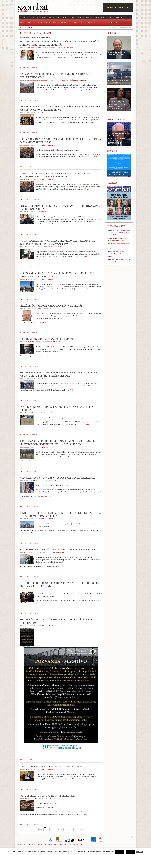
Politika (62, 47)
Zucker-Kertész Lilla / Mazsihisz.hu (36, 80)
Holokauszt (50, 552)
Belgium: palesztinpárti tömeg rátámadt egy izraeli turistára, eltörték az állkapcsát (119, 253)
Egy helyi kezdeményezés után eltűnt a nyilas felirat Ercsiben (57, 408)
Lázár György (28, 589)
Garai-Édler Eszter (30, 798)
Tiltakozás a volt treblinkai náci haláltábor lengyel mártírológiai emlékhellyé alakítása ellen (57, 442)
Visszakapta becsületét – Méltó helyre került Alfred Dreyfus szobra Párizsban (57, 274)
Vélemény (69, 47)
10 (62, 829)
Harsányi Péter (29, 413)
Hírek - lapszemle (48, 145)
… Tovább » (93, 57)
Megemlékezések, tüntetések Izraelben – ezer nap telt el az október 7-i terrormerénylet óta (59, 374)
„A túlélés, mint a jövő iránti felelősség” (48, 795)
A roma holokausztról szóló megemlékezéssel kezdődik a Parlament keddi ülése (60, 140)
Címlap (21, 27)
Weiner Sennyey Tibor (31, 480)
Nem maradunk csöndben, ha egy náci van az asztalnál (57, 477)
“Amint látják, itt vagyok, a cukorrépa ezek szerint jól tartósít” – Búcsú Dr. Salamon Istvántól (57, 242)
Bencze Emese (28, 552)
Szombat (26, 112)
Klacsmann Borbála (30, 342)
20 (65, 829)
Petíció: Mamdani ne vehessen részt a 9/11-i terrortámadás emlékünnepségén (60, 207)
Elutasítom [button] (130, 852)
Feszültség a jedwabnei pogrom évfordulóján (51, 305)
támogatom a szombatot (118, 7)
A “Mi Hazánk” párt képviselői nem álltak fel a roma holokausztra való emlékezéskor (56, 175)
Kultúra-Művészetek (70, 80)
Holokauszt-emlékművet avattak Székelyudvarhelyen (57, 549)
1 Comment (33, 199)
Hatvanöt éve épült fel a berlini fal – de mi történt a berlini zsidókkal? (56, 75)
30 (69, 829)
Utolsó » (80, 829)
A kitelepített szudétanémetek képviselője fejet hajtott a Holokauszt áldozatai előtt (60, 514)
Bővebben (23, 68)
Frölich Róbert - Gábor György (34, 47)
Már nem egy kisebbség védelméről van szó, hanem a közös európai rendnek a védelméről (60, 43)
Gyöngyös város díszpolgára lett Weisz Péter (51, 766)
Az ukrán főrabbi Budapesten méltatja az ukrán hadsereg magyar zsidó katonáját (60, 584)
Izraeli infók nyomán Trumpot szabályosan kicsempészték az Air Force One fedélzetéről (60, 108)
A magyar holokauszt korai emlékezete (47, 339)
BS (24, 308)
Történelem (82, 80)
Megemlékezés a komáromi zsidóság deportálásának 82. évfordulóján (58, 621)
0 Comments (34, 68)
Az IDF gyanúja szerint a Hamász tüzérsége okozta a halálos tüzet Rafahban (118, 246)
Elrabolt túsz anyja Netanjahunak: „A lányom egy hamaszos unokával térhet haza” (118, 232)
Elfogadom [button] (119, 852)
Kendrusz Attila (29, 247)
